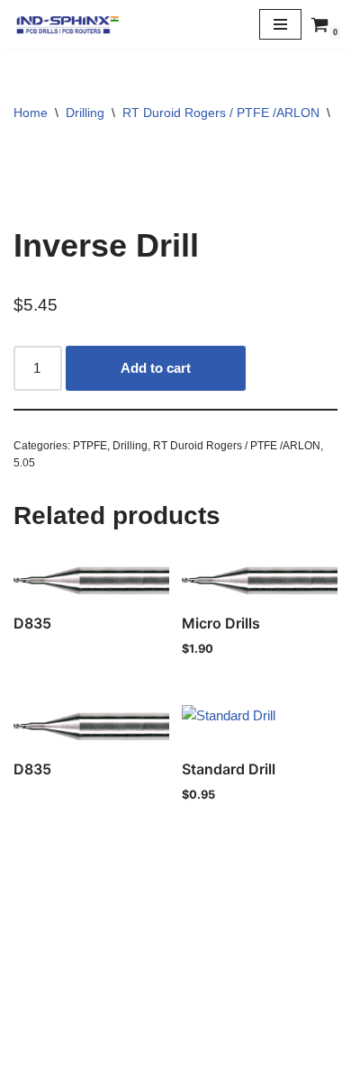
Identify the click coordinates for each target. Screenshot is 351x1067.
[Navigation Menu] (280, 24)
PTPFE (90, 445)
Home (31, 112)
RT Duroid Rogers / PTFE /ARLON (221, 112)
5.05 (24, 463)
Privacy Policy (175, 1009)
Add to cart (156, 367)
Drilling (85, 112)
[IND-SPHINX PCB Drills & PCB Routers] (68, 24)
